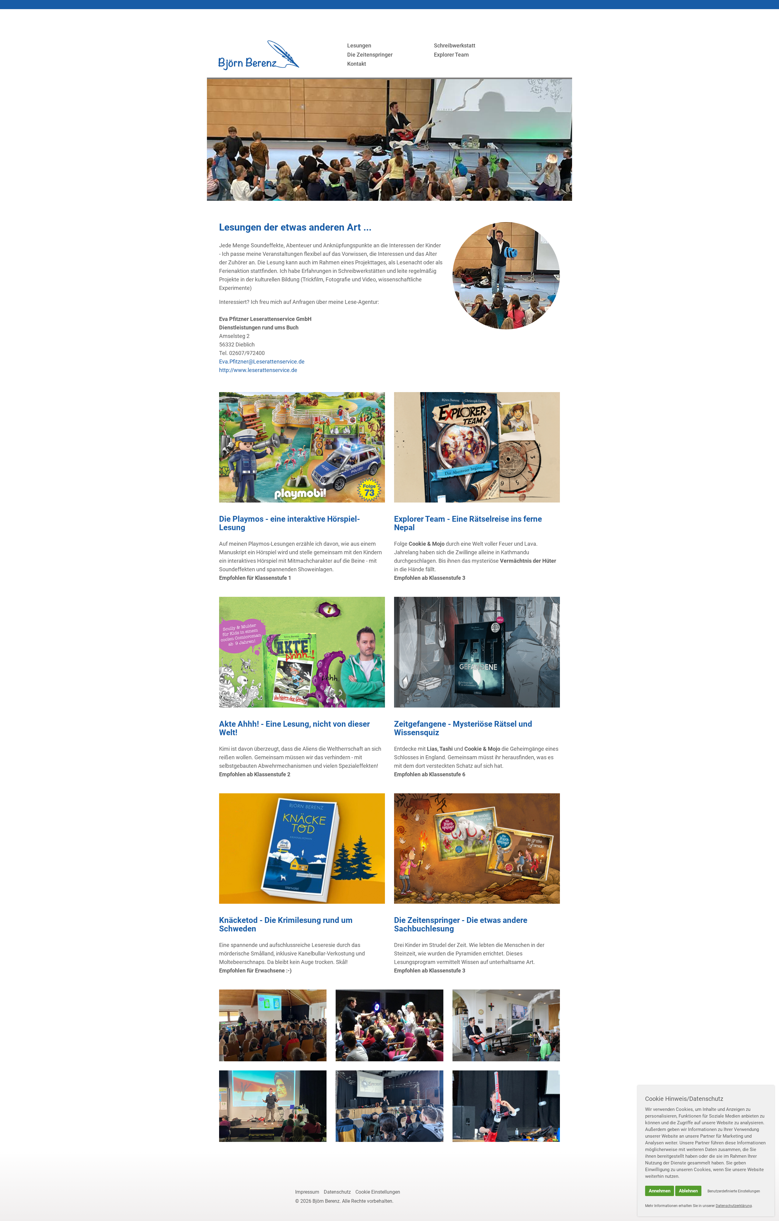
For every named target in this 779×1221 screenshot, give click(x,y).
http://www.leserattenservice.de (258, 370)
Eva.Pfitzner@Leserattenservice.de (262, 361)
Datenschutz (337, 1192)
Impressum (307, 1192)
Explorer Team (451, 54)
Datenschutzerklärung (734, 1206)
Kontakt (356, 64)
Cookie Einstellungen (377, 1192)
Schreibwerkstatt (454, 45)
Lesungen (359, 45)
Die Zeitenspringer (370, 54)
